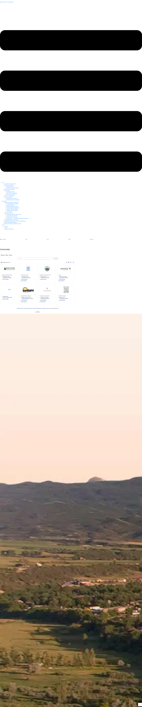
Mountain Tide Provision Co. (45, 275)
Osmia (60, 275)
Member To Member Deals (37, 308)
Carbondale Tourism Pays (12, 217)
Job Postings (9, 211)
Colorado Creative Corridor (10, 183)
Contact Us (48, 308)
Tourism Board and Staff (12, 215)
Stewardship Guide (11, 191)
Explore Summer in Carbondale (6, 2)
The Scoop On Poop (11, 194)
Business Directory (10, 205)
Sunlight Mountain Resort (26, 295)
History (5, 227)
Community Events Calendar (13, 187)
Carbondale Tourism (8, 213)
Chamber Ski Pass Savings (12, 210)
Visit (3, 182)
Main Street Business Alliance (10, 222)
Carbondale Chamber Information (11, 202)
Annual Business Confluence (12, 203)
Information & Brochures (55, 308)
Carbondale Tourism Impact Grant (14, 214)
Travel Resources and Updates (13, 199)
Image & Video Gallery (9, 229)
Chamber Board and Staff (12, 206)
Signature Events (10, 186)
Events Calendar (26, 308)
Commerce (4, 201)
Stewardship (7, 190)
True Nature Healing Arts (44, 295)
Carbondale (5, 249)
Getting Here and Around (12, 198)
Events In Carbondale (8, 185)
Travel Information (8, 197)
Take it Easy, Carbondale (12, 193)
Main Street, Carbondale (9, 189)
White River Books (62, 295)
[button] (71, 101)
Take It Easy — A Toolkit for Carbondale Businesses (17, 218)
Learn (3, 225)
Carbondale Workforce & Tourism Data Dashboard (15, 221)
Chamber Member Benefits (12, 209)
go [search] (56, 258)
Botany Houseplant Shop (7, 275)
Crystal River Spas (24, 275)
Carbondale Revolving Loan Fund (11, 219)
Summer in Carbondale (9, 195)
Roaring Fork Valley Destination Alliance (12, 223)
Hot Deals (31, 308)
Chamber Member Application (13, 207)
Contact (6, 226)
